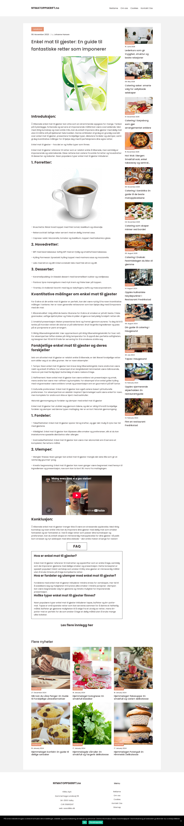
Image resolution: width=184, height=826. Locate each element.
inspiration (130, 43)
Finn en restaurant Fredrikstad (135, 423)
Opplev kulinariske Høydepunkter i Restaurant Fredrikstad (138, 296)
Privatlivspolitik (96, 822)
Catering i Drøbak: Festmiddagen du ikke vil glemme (139, 261)
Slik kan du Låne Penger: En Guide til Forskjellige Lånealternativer (49, 697)
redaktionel (37, 29)
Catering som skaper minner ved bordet (137, 227)
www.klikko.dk (69, 808)
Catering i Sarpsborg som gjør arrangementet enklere (138, 124)
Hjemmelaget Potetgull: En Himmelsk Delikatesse (128, 753)
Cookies (134, 8)
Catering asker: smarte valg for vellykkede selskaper (138, 89)
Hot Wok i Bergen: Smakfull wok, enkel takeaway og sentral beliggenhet (136, 159)
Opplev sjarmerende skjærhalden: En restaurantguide (136, 390)
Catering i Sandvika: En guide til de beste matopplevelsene (137, 194)
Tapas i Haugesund (136, 358)
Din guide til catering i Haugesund (137, 329)
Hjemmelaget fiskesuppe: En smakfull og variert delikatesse (131, 697)
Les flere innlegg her (77, 625)
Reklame (113, 8)
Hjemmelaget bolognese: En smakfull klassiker (88, 697)
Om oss (124, 8)
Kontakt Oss (147, 8)
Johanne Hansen (61, 34)
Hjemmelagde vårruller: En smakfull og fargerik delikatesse (91, 753)
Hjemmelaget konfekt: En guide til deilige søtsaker (50, 753)
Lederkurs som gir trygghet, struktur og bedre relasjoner (137, 54)
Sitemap (117, 807)
